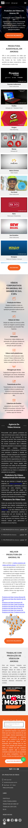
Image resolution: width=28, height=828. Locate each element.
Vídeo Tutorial (14, 172)
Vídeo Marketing (14, 129)
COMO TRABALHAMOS (9, 801)
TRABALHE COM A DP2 (9, 806)
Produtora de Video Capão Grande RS (13, 604)
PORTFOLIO (6, 798)
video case (4, 509)
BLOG (4, 809)
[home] (5, 3)
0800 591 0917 (14, 3)
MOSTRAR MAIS (14, 267)
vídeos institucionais (16, 483)
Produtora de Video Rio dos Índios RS (13, 606)
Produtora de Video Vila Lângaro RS (12, 610)
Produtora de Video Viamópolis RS (12, 602)
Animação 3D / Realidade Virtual (14, 108)
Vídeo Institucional (14, 86)
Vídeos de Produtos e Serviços (14, 259)
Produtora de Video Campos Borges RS (13, 597)
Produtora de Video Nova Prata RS (12, 608)
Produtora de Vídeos (12, 775)
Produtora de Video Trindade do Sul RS (13, 612)
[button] (25, 3)
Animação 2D (14, 151)
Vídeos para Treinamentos (14, 216)
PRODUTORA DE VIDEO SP (10, 804)
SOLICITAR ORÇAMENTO (14, 35)
